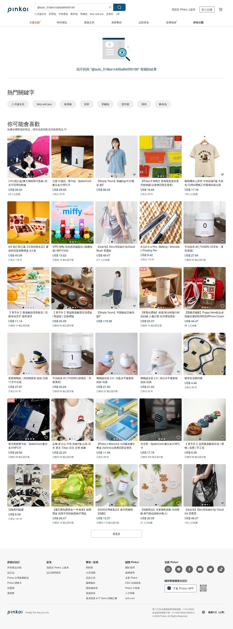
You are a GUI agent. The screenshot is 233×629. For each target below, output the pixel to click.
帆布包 (74, 14)
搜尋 (119, 7)
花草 (86, 104)
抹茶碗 (68, 104)
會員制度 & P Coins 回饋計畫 (101, 598)
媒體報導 (130, 572)
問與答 (89, 567)
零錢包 (83, 14)
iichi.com (130, 598)
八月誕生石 (40, 14)
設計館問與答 (54, 572)
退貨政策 (90, 593)
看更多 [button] (116, 534)
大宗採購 (90, 572)
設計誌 (10, 572)
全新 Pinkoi (131, 577)
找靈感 (10, 588)
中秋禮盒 (63, 14)
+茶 (118, 14)
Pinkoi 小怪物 (132, 588)
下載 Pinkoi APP (183, 588)
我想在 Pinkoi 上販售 (184, 9)
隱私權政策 (92, 588)
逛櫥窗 (10, 593)
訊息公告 (90, 577)
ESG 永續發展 (133, 583)
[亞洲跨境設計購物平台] (17, 9)
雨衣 (144, 104)
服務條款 (90, 583)
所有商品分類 (14, 567)
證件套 (125, 104)
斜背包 (52, 14)
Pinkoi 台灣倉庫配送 (18, 577)
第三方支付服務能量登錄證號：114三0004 (173, 609)
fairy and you (97, 14)
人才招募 (130, 593)
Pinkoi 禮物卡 (14, 583)
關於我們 (130, 567)
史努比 (109, 14)
